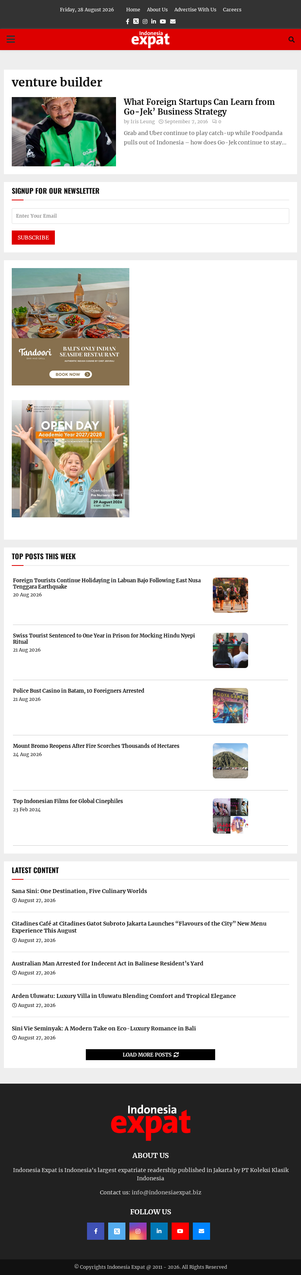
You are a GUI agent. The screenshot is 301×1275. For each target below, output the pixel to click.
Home (133, 10)
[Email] (201, 1231)
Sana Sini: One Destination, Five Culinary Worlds (79, 891)
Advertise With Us (195, 10)
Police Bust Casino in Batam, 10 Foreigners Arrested (78, 691)
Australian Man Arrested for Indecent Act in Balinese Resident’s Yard (107, 963)
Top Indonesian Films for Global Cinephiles (68, 801)
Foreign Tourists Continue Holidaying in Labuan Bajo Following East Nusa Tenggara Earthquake (107, 584)
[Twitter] (116, 1231)
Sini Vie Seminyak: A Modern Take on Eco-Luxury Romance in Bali (104, 1028)
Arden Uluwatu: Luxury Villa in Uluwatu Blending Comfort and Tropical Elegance (124, 995)
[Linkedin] (159, 1231)
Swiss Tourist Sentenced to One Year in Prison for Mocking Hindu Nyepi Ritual (104, 639)
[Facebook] (95, 1231)
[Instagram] (138, 1231)
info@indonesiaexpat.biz (166, 1192)
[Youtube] (180, 1231)
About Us (157, 10)
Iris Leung (143, 121)
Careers (232, 10)
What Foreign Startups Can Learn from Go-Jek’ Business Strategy (199, 107)
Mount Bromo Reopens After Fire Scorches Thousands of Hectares (96, 746)
